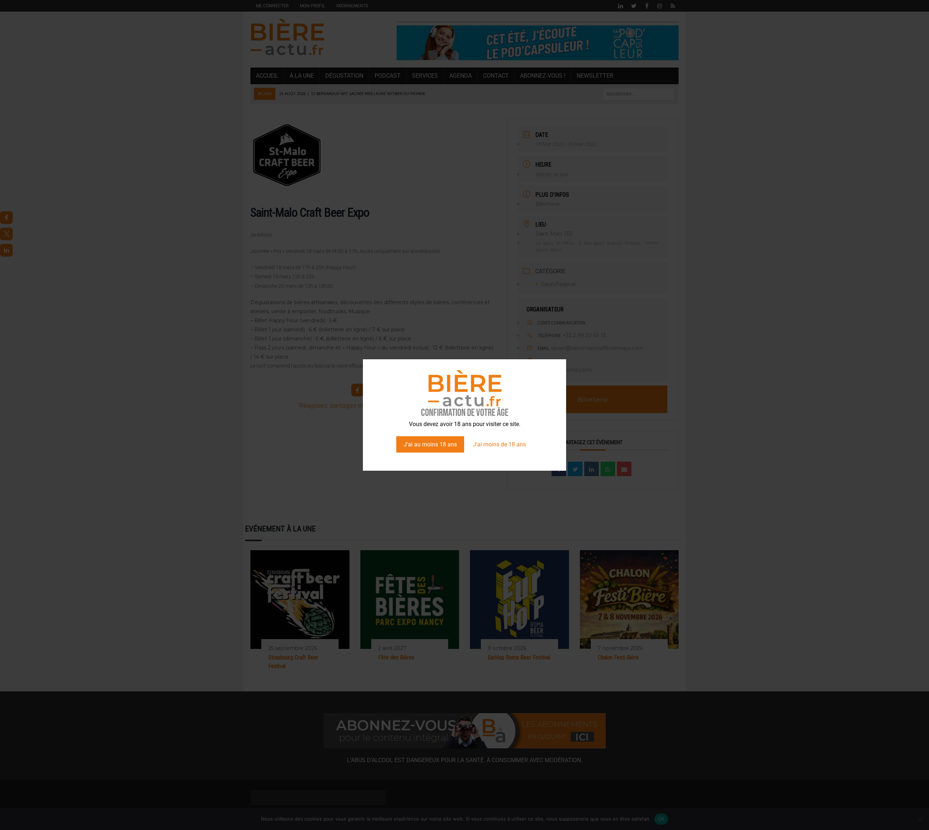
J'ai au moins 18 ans (430, 444)
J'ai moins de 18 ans (499, 444)
